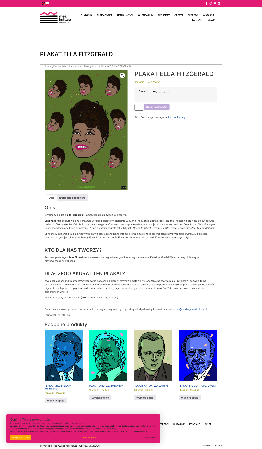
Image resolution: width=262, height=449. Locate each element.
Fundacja (86, 15)
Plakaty (87, 66)
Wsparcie (209, 15)
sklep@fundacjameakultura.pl (190, 309)
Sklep (211, 19)
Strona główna (52, 66)
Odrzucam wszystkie (87, 437)
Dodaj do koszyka (156, 106)
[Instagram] (210, 3)
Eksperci (193, 15)
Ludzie (96, 66)
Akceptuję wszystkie (21, 437)
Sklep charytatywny (72, 66)
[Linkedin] (219, 3)
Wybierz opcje (55, 400)
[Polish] (47, 3)
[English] (43, 3)
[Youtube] (215, 3)
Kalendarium (145, 15)
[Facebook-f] (206, 3)
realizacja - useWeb (212, 446)
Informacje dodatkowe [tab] (72, 197)
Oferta (178, 15)
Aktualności (125, 15)
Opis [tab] (51, 197)
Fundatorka (104, 15)
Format (142, 91)
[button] (122, 75)
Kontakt (197, 19)
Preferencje (150, 437)
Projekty (164, 15)
